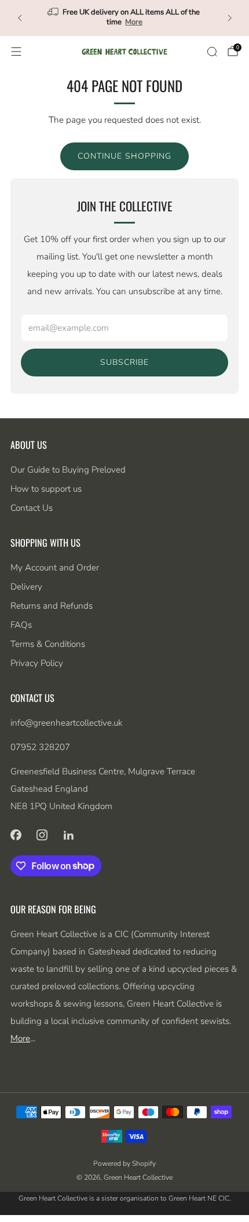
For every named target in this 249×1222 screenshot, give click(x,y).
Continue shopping (124, 156)
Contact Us (31, 508)
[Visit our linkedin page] (69, 835)
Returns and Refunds (51, 606)
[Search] (212, 51)
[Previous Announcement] (20, 18)
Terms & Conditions (47, 644)
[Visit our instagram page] (42, 835)
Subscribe (124, 362)
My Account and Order (54, 567)
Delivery (26, 586)
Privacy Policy (36, 663)
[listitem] (125, 18)
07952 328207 (40, 747)
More (133, 22)
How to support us (46, 489)
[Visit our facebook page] (15, 835)
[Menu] (16, 51)
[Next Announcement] (230, 18)
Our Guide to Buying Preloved (68, 469)
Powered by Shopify (124, 1163)
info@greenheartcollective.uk (66, 723)
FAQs (21, 625)
